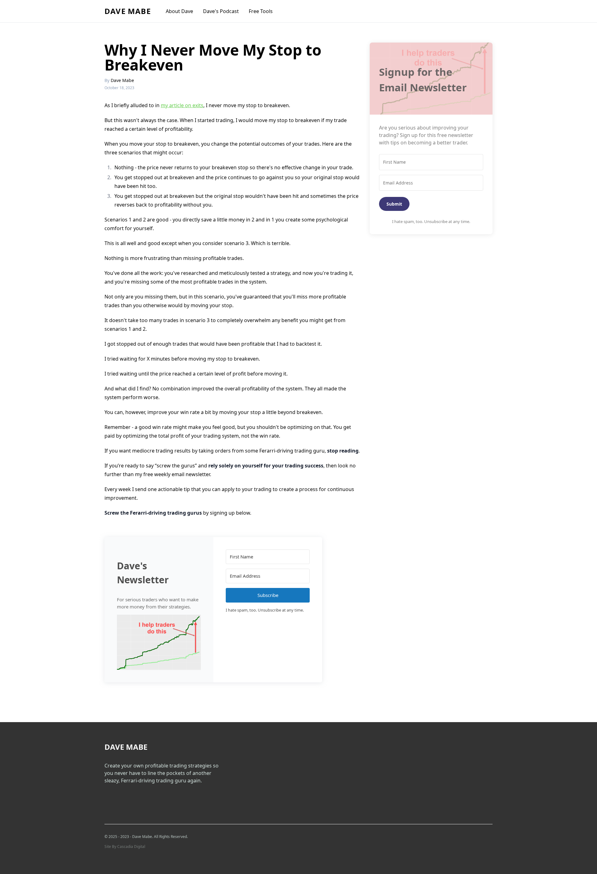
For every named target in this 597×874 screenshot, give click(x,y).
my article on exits (182, 105)
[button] (159, 642)
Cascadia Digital (131, 846)
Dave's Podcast (221, 11)
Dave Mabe (127, 11)
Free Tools (261, 11)
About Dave (179, 11)
